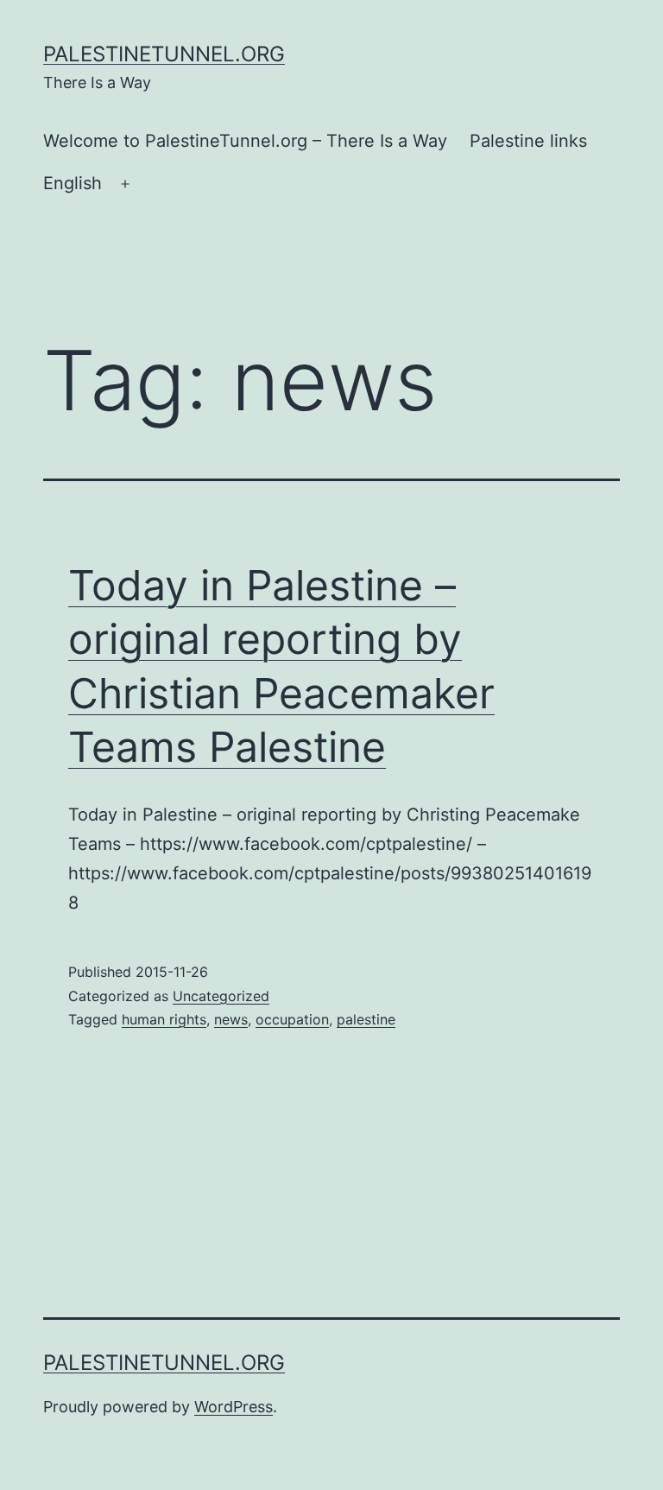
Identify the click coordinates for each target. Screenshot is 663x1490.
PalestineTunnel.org (164, 54)
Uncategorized (221, 996)
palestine (366, 1019)
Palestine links (528, 140)
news (231, 1019)
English (72, 183)
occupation (292, 1019)
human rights (164, 1019)
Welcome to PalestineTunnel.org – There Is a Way (245, 140)
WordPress (233, 1407)
